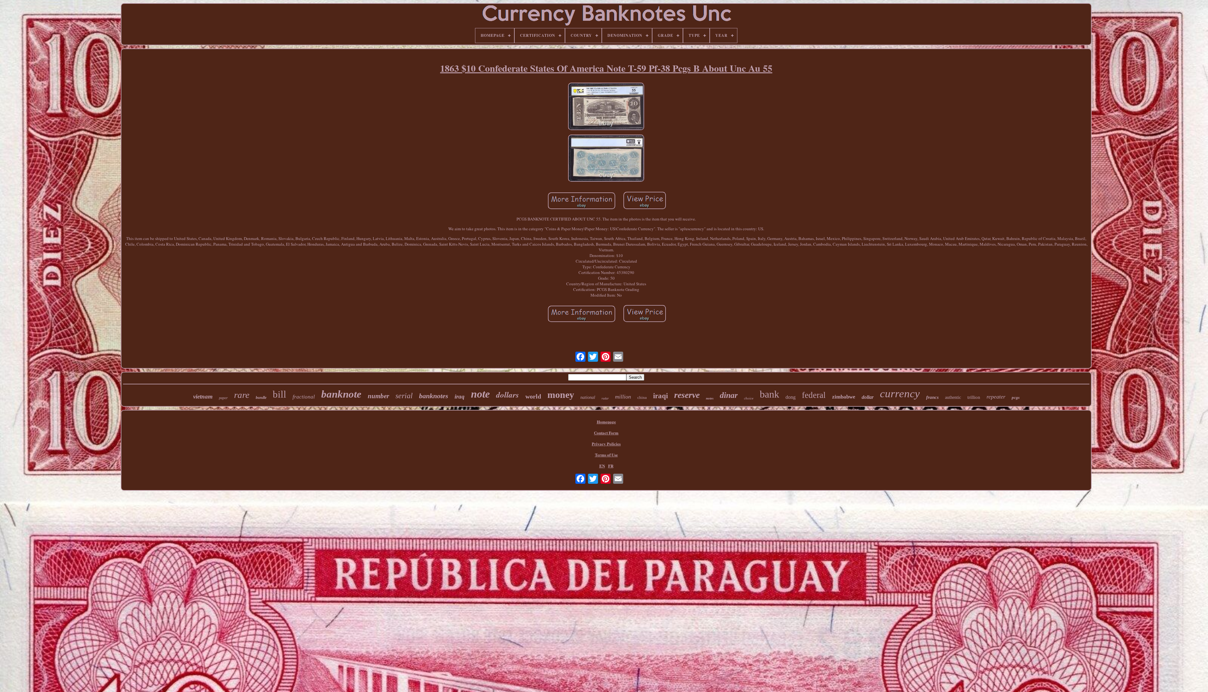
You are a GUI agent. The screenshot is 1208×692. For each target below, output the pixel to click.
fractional (304, 397)
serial (404, 396)
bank (769, 394)
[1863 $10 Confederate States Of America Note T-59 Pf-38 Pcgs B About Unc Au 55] (606, 107)
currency (900, 394)
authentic (953, 397)
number (378, 396)
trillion (973, 397)
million (623, 396)
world (533, 396)
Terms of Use (606, 455)
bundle (261, 397)
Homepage (606, 422)
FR (610, 466)
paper (223, 397)
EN (602, 466)
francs (932, 397)
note (480, 394)
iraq (460, 396)
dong (791, 397)
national (587, 397)
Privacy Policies (606, 444)
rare (241, 395)
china (642, 397)
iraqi (660, 396)
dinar (729, 395)
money (560, 394)
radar (605, 398)
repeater (996, 396)
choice (748, 398)
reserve (687, 395)
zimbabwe (843, 397)
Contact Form (606, 433)
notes (709, 398)
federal (814, 395)
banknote (341, 394)
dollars (507, 394)
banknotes (433, 396)
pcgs (1016, 397)
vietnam (203, 396)
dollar (868, 397)
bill (279, 394)
